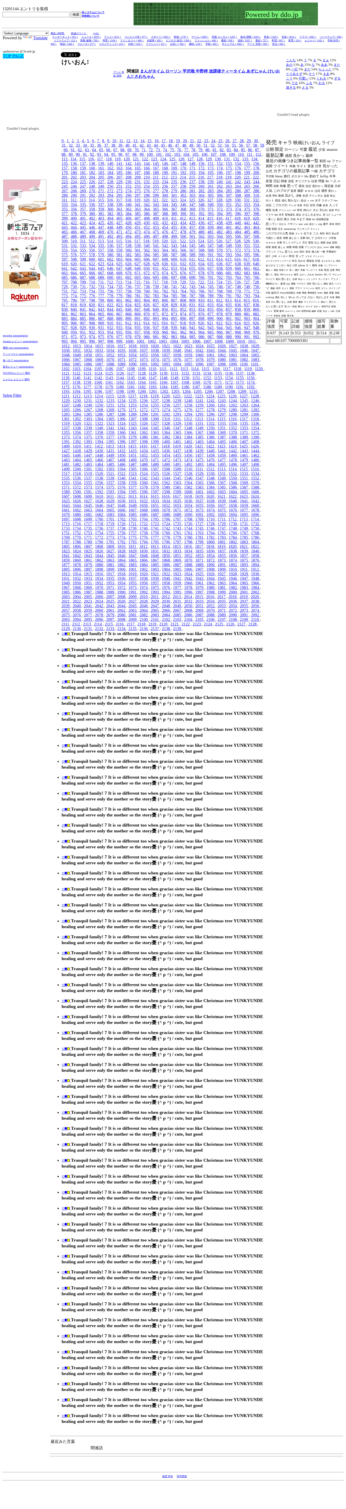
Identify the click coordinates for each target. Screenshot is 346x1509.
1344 (144, 428)
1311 (177, 419)
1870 (188, 560)
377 (65, 214)
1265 (66, 410)
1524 (144, 473)
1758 (144, 533)
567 (192, 250)
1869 (177, 560)
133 (245, 159)
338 (110, 204)
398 (256, 214)
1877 (66, 565)
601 (101, 259)
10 (114, 141)
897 (192, 318)
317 (119, 200)
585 (156, 255)
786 (183, 296)
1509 (177, 469)
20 (185, 141)
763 (174, 291)
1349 (199, 428)
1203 (175, 391)
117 (100, 159)
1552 (255, 478)
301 (174, 195)
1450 (121, 455)
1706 (166, 519)
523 (192, 241)
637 (229, 264)
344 (165, 204)
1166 (164, 382)
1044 (222, 350)
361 (119, 209)
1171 (218, 382)
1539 (110, 478)
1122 (76, 373)
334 (74, 204)
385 (138, 214)
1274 (166, 410)
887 (101, 318)
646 (110, 268)
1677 (244, 510)
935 (138, 328)
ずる (337, 78)
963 (192, 332)
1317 (244, 419)
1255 (155, 405)
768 (220, 291)
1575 (110, 487)
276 (147, 191)
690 (110, 277)
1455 (177, 455)
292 (92, 195)
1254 (144, 405)
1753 (88, 533)
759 (138, 291)
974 (92, 337)
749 (247, 286)
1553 (66, 483)
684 (256, 273)
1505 (133, 469)
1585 (222, 487)
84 (236, 150)
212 (165, 177)
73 (158, 150)
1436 (166, 451)
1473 (177, 460)
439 (229, 223)
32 (71, 145)
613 (210, 259)
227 (101, 182)
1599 (177, 492)
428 (128, 223)
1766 (233, 533)
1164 (142, 382)
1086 (88, 364)
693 (138, 277)
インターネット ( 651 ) (65, 36)
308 (238, 195)
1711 (222, 519)
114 (73, 159)
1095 (188, 364)
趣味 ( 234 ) (195, 44)
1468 (121, 460)
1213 (88, 396)
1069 (99, 359)
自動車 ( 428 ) (155, 40)
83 (229, 150)
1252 (121, 405)
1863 (110, 560)
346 (183, 204)
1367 (199, 432)
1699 (88, 519)
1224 (210, 396)
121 (136, 159)
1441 (222, 451)
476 (165, 232)
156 (256, 163)
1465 (88, 460)
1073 (144, 359)
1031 (77, 350)
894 (165, 318)
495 (138, 236)
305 (211, 195)
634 (201, 264)
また (337, 65)
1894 (255, 565)
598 (74, 259)
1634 (166, 501)
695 (156, 277)
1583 (199, 487)
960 (165, 332)
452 (147, 227)
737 (138, 286)
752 (74, 291)
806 (165, 300)
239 (211, 182)
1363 (155, 432)
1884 (144, 565)
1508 (166, 469)
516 (128, 241)
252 (128, 186)
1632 (144, 501)
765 (192, 291)
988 (220, 337)
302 (183, 195)
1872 (211, 560)
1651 (155, 505)
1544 (166, 478)
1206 (209, 391)
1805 (66, 546)
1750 (255, 528)
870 (147, 314)
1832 (166, 551)
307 (229, 195)
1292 (166, 414)
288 (256, 191)
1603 (222, 492)
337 (101, 204)
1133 (196, 373)
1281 (244, 410)
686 (74, 277)
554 (74, 250)
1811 (132, 546)
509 (65, 241)
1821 (244, 546)
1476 (211, 460)
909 (101, 323)
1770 (77, 537)
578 (92, 255)
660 (238, 268)
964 (201, 332)
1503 (110, 469)
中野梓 (202, 71)
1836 (211, 551)
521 (174, 241)
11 (121, 141)
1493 (199, 464)
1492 (188, 464)
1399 (155, 442)
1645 (88, 505)
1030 (66, 350)
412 (183, 218)
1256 (166, 405)
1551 (244, 478)
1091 (144, 364)
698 (183, 277)
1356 (77, 432)
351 (229, 204)
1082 (244, 359)
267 (65, 191)
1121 (66, 373)
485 (247, 232)
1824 (77, 551)
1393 (88, 442)
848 (147, 309)
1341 (110, 428)
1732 (255, 524)
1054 (133, 355)
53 (220, 145)
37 (106, 145)
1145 (131, 378)
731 (83, 286)
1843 (88, 555)
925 (247, 323)
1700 (99, 519)
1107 (120, 369)
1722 (144, 524)
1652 (166, 505)
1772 (99, 537)
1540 (121, 478)
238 (201, 182)
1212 (77, 396)
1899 (110, 569)
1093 (166, 364)
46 (170, 145)
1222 (188, 396)
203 (83, 177)
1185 (174, 387)
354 (256, 204)
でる (294, 83)
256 (165, 186)
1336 (255, 423)
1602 (211, 492)
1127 (131, 373)
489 (83, 236)
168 (165, 168)
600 (92, 259)
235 (174, 182)
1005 (185, 341)
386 (147, 214)
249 (101, 186)
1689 (177, 514)
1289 (133, 414)
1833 (177, 551)
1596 (144, 492)
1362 (144, 432)
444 (74, 227)
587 (174, 255)
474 (147, 232)
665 (83, 273)
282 (201, 191)
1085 (77, 364)
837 (247, 305)
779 (119, 296)
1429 (88, 451)
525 (210, 241)
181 (83, 172)
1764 (211, 533)
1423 (221, 446)
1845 (110, 555)
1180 (120, 387)
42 (142, 145)
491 (101, 236)
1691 (199, 514)
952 (92, 332)
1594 (121, 492)
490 (92, 236)
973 (83, 337)
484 (238, 232)
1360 (121, 432)
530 (256, 241)
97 (127, 154)
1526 (166, 473)
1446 (77, 455)
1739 (133, 528)
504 (220, 236)
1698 (77, 519)
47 (177, 145)
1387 (222, 437)
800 (110, 300)
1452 (144, 455)
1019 (144, 346)
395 (229, 214)
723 (210, 282)
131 (227, 159)
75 (172, 150)
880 (238, 314)
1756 (121, 533)
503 (211, 236)
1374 (77, 437)
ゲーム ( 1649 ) (200, 36)
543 (174, 245)
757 (119, 291)
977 (119, 337)
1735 (88, 528)
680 (220, 273)
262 (220, 186)
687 (83, 277)
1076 (177, 359)
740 (165, 286)
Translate (40, 38)
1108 (131, 369)
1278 (211, 410)
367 (174, 209)
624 (110, 264)
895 (174, 318)
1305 (110, 419)
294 (110, 195)
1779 (177, 537)
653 (174, 268)
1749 (244, 528)
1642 (255, 501)
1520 (99, 473)
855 (211, 309)
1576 (121, 487)
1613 (132, 496)
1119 (248, 369)
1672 (188, 510)
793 (247, 296)
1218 (143, 396)
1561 (155, 483)
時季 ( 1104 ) (110, 40)
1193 (66, 391)
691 (119, 277)
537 (119, 245)
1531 (222, 473)
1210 (253, 391)
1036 (133, 350)
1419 (177, 446)
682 (238, 273)
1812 (143, 546)
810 (201, 300)
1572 (77, 487)
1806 (77, 546)
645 (101, 268)
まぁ (325, 60)
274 (128, 191)
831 (192, 305)
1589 (66, 492)
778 (110, 296)
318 (128, 200)
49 (191, 145)
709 (83, 282)
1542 (144, 478)
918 (183, 323)
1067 (77, 359)
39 (120, 145)
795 (65, 300)
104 (186, 154)
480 (201, 232)
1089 (121, 364)
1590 (77, 492)
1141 (87, 378)
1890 (211, 565)
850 (165, 309)
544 (183, 245)
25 (220, 141)
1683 (110, 514)
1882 (121, 565)
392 (201, 214)
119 (118, 159)
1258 (188, 405)
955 (119, 332)
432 (165, 223)
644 (92, 268)
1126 (120, 373)
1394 (99, 442)
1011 (252, 341)
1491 (177, 464)
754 (92, 291)
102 (168, 154)
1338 (77, 428)
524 (201, 241)
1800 (211, 542)
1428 (77, 451)
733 (101, 286)
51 (205, 145)
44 (156, 145)
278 (165, 191)
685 (65, 277)
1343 (133, 428)
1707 (177, 519)
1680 (77, 514)
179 (65, 172)
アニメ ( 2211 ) (112, 36)
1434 (144, 451)
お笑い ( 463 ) (178, 44)
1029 (255, 346)
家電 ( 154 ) (295, 40)
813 (229, 300)
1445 (66, 455)
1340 (99, 428)
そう (312, 74)
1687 (155, 514)
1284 (77, 414)
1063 (233, 355)
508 (256, 236)
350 (220, 204)
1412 (99, 446)
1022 (177, 346)
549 (229, 245)
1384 (188, 437)
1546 (188, 478)
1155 (240, 378)
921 (210, 323)
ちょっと (325, 69)
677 (192, 273)
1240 (188, 400)
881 (247, 314)
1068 (88, 359)
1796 (166, 542)
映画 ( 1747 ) (181, 36)
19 (178, 141)
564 (165, 250)
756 (110, 291)
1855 (222, 555)
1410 (77, 446)
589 (192, 255)
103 (177, 154)
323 (174, 200)
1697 (66, 519)
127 (191, 159)
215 (192, 177)
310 (256, 195)
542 (165, 245)
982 (165, 337)
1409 (66, 446)
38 (113, 145)
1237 (155, 400)
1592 (99, 492)
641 (65, 268)
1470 (144, 460)
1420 (188, 446)
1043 (211, 350)
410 (165, 218)
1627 (88, 501)
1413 (110, 446)
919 (192, 323)
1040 (177, 350)
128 (200, 159)
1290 (144, 414)
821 (101, 305)
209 (138, 177)
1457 (199, 455)
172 (201, 168)
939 (174, 328)
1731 (244, 524)
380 (92, 214)
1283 (66, 414)
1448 (99, 455)
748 (238, 286)
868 (128, 314)
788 (201, 296)
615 (229, 259)
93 (99, 154)
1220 (166, 396)
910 (110, 323)
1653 (177, 505)
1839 (244, 551)
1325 (133, 423)
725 (229, 282)
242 (238, 182)
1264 (255, 405)
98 (135, 154)
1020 (155, 346)
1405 (222, 442)
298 (147, 195)
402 (92, 218)
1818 (210, 546)
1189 (218, 387)
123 (154, 159)
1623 (244, 496)
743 (192, 286)
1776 (144, 537)
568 (201, 250)
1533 (244, 473)
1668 (144, 510)
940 (183, 328)
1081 (233, 359)
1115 (206, 369)
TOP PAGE (13, 56)
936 (147, 328)
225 (83, 182)
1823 (66, 551)
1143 (109, 378)
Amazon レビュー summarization (20, 341)
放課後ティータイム (227, 71)
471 (119, 232)
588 (183, 255)
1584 (211, 487)
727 (247, 282)
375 (247, 209)
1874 (233, 560)
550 (238, 245)
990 (238, 337)
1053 (121, 355)
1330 (188, 423)
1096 (199, 364)
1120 (259, 369)
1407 (244, 442)
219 (229, 177)
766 (201, 291)
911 (119, 323)
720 (183, 282)
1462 (255, 455)
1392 (77, 442)
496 (147, 236)
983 (174, 337)
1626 (77, 501)
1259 (199, 405)
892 (147, 318)
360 (110, 209)
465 (65, 232)
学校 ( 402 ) (212, 44)
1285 (88, 414)
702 (220, 277)
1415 (132, 446)
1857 (244, 555)
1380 (144, 437)
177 (247, 168)
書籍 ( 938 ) (228, 40)
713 (119, 282)
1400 (166, 442)
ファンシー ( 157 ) (156, 44)
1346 (166, 428)
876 (201, 314)
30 (256, 141)
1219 (155, 396)
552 (256, 245)
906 (74, 323)
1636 (188, 501)
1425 (244, 446)
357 (83, 209)
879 (229, 314)
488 (74, 236)
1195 (87, 391)
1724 (166, 524)
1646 (99, 505)
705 (247, 277)
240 (220, 182)
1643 (66, 505)
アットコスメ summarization (18, 354)
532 (74, 245)
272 (110, 191)
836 (238, 305)
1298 (233, 414)
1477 (222, 460)
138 (92, 163)
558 (110, 250)
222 (256, 177)
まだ (307, 69)
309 (247, 195)
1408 (255, 442)
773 (65, 296)
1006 (196, 341)
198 (238, 172)
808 (183, 300)
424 (92, 223)
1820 (233, 546)
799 (101, 300)
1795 (155, 542)
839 (65, 309)
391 (192, 214)
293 (101, 195)
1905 (177, 569)
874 (183, 314)
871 (156, 314)
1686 (144, 514)
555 (83, 250)
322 (165, 200)
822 (110, 305)
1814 (166, 546)
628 (147, 264)
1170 (207, 382)
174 (220, 168)
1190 (229, 387)
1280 (233, 410)
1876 (255, 560)
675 (174, 273)
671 (138, 273)
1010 (241, 341)
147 (174, 163)
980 (147, 337)
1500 (77, 469)
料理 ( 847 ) (278, 40)
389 (174, 214)
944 (220, 328)
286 (238, 191)
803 (138, 300)
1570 (255, 483)
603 (119, 259)
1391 (66, 442)
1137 (240, 373)
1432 (121, 451)
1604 (233, 492)
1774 (121, 537)
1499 (66, 469)
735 (119, 286)
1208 (231, 391)
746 (220, 286)
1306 (121, 419)
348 (201, 204)
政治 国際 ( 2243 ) (250, 36)
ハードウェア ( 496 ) (331, 36)
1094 (177, 364)
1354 (255, 428)
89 (71, 154)
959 (156, 332)
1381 (155, 437)
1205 (198, 391)
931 (101, 328)
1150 (185, 378)
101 (159, 154)
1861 (88, 560)
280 (183, 191)
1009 (230, 341)
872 (165, 314)
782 (147, 296)
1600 (188, 492)
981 (156, 337)
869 (138, 314)
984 (183, 337)
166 (147, 168)
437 (211, 223)
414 (201, 218)
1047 (255, 350)
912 (128, 323)
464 (256, 227)
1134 (207, 373)
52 (213, 145)
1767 (244, 533)
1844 (99, 555)
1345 (155, 428)
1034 (110, 350)
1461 (244, 455)
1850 (166, 555)
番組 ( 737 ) (262, 40)
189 (156, 172)
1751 (66, 533)
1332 (211, 423)
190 (165, 172)
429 (138, 223)
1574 (99, 487)
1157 (66, 382)
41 (135, 145)
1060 (199, 355)
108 (223, 154)
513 (101, 241)
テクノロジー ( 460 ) (132, 40)
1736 (99, 528)
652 (165, 268)
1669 (155, 510)
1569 (244, 483)
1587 (244, 487)
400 (74, 218)
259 (192, 186)
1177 (87, 387)
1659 (244, 505)
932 (110, 328)
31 (64, 145)
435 (192, 223)
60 (66, 150)
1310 (166, 419)
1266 (77, 410)
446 (92, 227)
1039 (166, 350)
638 (238, 264)
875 (192, 314)
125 (172, 159)
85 (243, 150)
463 (247, 227)
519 (156, 241)
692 (128, 277)
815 (247, 300)
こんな (291, 60)
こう (289, 78)
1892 (233, 565)
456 (183, 227)
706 (256, 277)
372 (220, 209)
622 (92, 264)
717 (156, 282)
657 (211, 268)
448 (110, 227)
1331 (199, 423)
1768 (255, 533)
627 (138, 264)
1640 (233, 501)
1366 (188, 432)
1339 (88, 428)
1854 (211, 555)
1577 (133, 487)
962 (183, 332)
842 (92, 309)
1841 (66, 555)
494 (128, 236)
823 (119, 305)
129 (209, 159)
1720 (121, 524)
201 (65, 177)
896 (183, 318)
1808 (99, 546)
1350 (211, 428)
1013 (77, 346)
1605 (244, 492)
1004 (174, 341)
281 (192, 191)
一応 (294, 69)
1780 (188, 537)
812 (219, 300)
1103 (76, 369)
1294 (188, 414)
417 (229, 218)
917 (174, 323)
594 (238, 255)
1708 (188, 519)
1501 (88, 469)
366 (165, 209)
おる (321, 83)
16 (157, 141)
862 (74, 314)
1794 (144, 542)
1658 (233, 505)
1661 (66, 510)
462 (238, 227)
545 (192, 245)
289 (65, 195)
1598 (166, 492)
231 (138, 182)
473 (138, 232)
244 (256, 182)
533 (83, 245)
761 (156, 291)
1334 (233, 423)
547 (211, 245)
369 (192, 209)
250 (110, 186)
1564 (188, 483)
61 (73, 150)
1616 (166, 496)
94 (106, 154)
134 (254, 159)
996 (92, 341)
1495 (222, 464)
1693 (222, 514)
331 (247, 200)
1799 (199, 542)
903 (247, 318)
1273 (155, 410)
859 (247, 309)
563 (156, 250)
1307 (133, 419)
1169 (196, 382)
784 (165, 296)
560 (128, 250)
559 (119, 250)
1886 (166, 565)
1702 (121, 519)
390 (183, 214)
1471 (155, 460)
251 (119, 186)
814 (238, 300)
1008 (219, 341)
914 (146, 323)
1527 (177, 473)
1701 (110, 519)
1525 (155, 473)
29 (249, 141)
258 (183, 186)
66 (108, 150)
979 (138, 337)
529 (247, 241)
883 (65, 318)
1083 (255, 359)
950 (74, 332)
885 (83, 318)
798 (92, 300)
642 (74, 268)
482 (220, 232)
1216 (121, 396)
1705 (155, 519)
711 (101, 282)
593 (229, 255)
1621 (221, 496)
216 (201, 177)
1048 (66, 355)
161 (101, 168)
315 (101, 200)
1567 (222, 483)
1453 (155, 455)
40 (127, 145)
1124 (98, 373)
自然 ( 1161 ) (135, 44)
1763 (199, 533)
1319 (66, 423)
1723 (155, 524)
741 (174, 286)
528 (238, 241)
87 (257, 150)
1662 (77, 510)
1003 (163, 341)
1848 (144, 555)
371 (211, 209)
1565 (199, 483)
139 (101, 163)
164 (128, 168)
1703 (133, 519)
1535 (66, 478)
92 (92, 154)
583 (138, 255)
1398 (144, 442)
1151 (196, 378)
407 (138, 218)
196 (220, 172)
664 (74, 273)
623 (101, 264)
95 (113, 154)
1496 (233, 464)
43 (149, 145)
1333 (222, 423)
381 (101, 214)
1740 (144, 528)
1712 (233, 519)
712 (110, 282)
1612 (121, 496)
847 (138, 309)
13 (135, 141)
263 (229, 186)
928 (74, 328)
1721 (133, 524)
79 (200, 150)
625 (119, 264)
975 (101, 337)
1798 (188, 542)
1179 (109, 387)
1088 (110, 364)
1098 (222, 364)
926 (256, 323)
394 (220, 214)
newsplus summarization (15, 335)
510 (74, 241)
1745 (199, 528)
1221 (177, 396)
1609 (88, 496)
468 (92, 232)
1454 (166, 455)
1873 (222, 560)
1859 (66, 560)
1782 (211, 537)
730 (74, 286)
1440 (211, 451)
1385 (199, 437)
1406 (233, 442)
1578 (144, 487)
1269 (110, 410)
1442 (233, 451)
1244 (233, 400)
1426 (255, 446)
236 (183, 182)
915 (156, 323)
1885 (155, 565)
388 (165, 214)
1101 (255, 364)
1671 (177, 510)
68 (122, 150)
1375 (88, 437)
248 (92, 186)
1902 (144, 569)
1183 (153, 387)
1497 (244, 464)
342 (147, 204)
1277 (199, 410)
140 (110, 163)
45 (163, 145)
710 (92, 282)
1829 (133, 551)
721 (192, 282)
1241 (199, 400)
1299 (244, 414)
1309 (155, 419)
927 (65, 328)
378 (74, 214)
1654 (188, 505)
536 (110, 245)
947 (247, 328)
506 (238, 236)
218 (219, 177)
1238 (166, 400)
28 (242, 141)
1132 (185, 373)
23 (206, 141)
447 (101, 227)
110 (241, 154)
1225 (221, 396)
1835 (199, 551)
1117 (227, 369)
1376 (99, 437)
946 (238, 328)
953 (101, 332)
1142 (98, 378)
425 (101, 223)
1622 (233, 496)
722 (201, 282)
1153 (218, 378)
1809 (110, 546)
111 (250, 154)
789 (211, 296)
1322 (99, 423)
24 (213, 141)
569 (211, 250)
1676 (233, 510)
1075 (166, 359)
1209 (242, 391)
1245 (244, 400)
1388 (233, 437)
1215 (110, 396)
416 (219, 218)
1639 (222, 501)
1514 (233, 469)
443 (65, 227)
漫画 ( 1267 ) (245, 40)
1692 (211, 514)
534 (92, 245)
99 (142, 154)
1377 (110, 437)
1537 (88, 478)
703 (229, 277)
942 (201, 328)
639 (247, 264)
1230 (77, 400)
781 (138, 296)
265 (247, 186)
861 (65, 314)
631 (174, 264)
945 (229, 328)
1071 (121, 359)
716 (146, 282)
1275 (177, 410)
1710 (211, 519)
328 (219, 200)
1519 (88, 473)
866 (110, 314)
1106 (109, 369)
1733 (66, 528)
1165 (153, 382)
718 (165, 282)
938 (165, 328)
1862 (99, 560)
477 (174, 232)
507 (247, 236)
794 (256, 296)
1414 (121, 446)
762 (165, 291)
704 (238, 277)
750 (256, 286)
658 (220, 268)
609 (174, 259)
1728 (211, 524)
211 (156, 177)
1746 (211, 528)
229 (119, 182)
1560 (144, 483)
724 (219, 282)
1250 (99, 405)
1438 (188, 451)
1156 (251, 378)
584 (147, 255)
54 (227, 145)
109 (232, 154)
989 (229, 337)
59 (262, 145)
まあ (326, 74)
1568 (233, 483)
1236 (144, 400)
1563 (177, 483)
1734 (77, 528)
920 (201, 323)
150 (201, 163)
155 (247, 163)
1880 (99, 565)
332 (256, 200)
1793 (133, 542)
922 (219, 323)
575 (65, 255)
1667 (133, 510)
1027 (233, 346)
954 (110, 332)
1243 (222, 400)
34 (85, 145)
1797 (177, 542)
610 (183, 259)
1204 (186, 391)
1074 (155, 359)
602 (110, 259)
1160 (98, 382)
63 (87, 150)
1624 (255, 496)
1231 (88, 400)
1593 (110, 492)
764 (183, 291)
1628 (99, 501)
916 (165, 323)
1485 (110, 464)
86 (250, 150)
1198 (120, 391)
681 (229, 273)
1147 (153, 378)
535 (101, 245)
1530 (211, 473)
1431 (110, 451)
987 (211, 337)
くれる (321, 78)
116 (91, 159)
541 (156, 245)
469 (101, 232)
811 (210, 300)
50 (198, 145)
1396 (121, 442)
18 (171, 141)
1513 (221, 469)
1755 (110, 533)
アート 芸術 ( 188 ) (258, 44)
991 (247, 337)
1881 (110, 565)
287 (247, 191)
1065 (255, 355)
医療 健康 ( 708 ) (90, 40)
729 (65, 286)
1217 (132, 396)
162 (110, 168)
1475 (199, 460)
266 (256, 186)
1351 (222, 428)
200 (256, 172)
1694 (233, 514)
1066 (66, 359)
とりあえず (294, 74)
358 (92, 209)
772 (256, 291)
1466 (99, 460)
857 (229, 309)
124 (163, 159)
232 (147, 182)
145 (156, 163)
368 (183, 209)
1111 (163, 369)
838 (256, 305)
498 (165, 236)
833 (211, 305)
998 (110, 341)
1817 (199, 546)
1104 (87, 369)
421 (65, 223)
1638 (211, 501)
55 (234, 145)
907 (83, 323)
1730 (233, 524)
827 (156, 305)
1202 (164, 391)
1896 (77, 569)
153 (229, 163)
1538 (99, 478)
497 (156, 236)
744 (201, 286)
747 (229, 286)
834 (220, 305)
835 (229, 305)
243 (247, 182)
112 (258, 154)
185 (119, 172)
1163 (131, 382)
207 (119, 177)
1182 (142, 387)
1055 (144, 355)
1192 (251, 387)
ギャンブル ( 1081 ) (233, 44)
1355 (66, 432)
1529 (199, 473)
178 (256, 168)
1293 (177, 414)
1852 (188, 555)
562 (147, 250)
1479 (244, 460)
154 (238, 163)
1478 (233, 460)
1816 (188, 546)
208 (128, 177)
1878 (77, 565)
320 (146, 200)
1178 (98, 387)
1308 (144, 419)
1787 (66, 542)
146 (165, 163)
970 (256, 332)
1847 (133, 555)
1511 (199, 469)
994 (74, 341)
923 (229, 323)
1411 (88, 446)
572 (238, 250)
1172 (229, 382)
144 (147, 163)
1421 (199, 446)
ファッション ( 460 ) (206, 40)
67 (115, 150)
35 (92, 145)
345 (174, 204)
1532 (233, 473)
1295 (199, 414)
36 (99, 145)
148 (183, 163)
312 (74, 200)
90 (78, 154)
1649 (133, 505)
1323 (110, 423)
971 (65, 337)
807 (174, 300)
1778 (166, 537)
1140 (76, 378)
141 (119, 163)
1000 (129, 341)
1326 (144, 423)
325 (192, 200)
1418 (166, 446)
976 (110, 337)
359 (101, 209)
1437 (177, 451)
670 (128, 273)
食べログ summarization (16, 360)
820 (92, 305)
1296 (211, 414)
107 (214, 154)
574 (256, 250)
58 (255, 145)
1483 (88, 464)
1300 (255, 414)
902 (238, 318)
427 (119, 223)
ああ (324, 65)
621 (83, 264)
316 (110, 200)
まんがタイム (152, 71)
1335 (244, 423)
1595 (133, 492)
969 (247, 332)
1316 (233, 419)
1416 (143, 446)
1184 (164, 387)
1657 (222, 505)
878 (220, 314)
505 (229, 236)
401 (83, 218)
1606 (255, 492)
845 (119, 309)
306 (220, 195)
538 (128, 245)
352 (238, 204)
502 (201, 236)
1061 (211, 355)
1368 (211, 432)
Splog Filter (12, 395)
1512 (210, 469)
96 (120, 154)
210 (147, 177)
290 (74, 195)
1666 (121, 510)
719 (174, 282)
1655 (199, 505)
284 (220, 191)
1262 (233, 405)
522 (183, 241)
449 (119, 227)
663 (65, 273)
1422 (210, 446)
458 (201, 227)
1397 (133, 442)
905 (65, 323)
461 (229, 227)
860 (256, 309)
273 (119, 191)
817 (65, 305)
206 (110, 177)
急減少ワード (79, 33)
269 (83, 191)
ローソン (174, 71)
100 (150, 154)
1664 (99, 510)
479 (192, 232)
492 (110, 236)
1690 (188, 514)
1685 (133, 514)
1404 (211, 442)
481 (211, 232)
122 (145, 159)
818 (74, 305)
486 (256, 232)
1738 (121, 528)
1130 (164, 373)
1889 (199, 565)
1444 (255, 451)
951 (83, 332)
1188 (207, 387)
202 (74, 177)
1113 (184, 369)
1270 (121, 410)
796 (74, 300)
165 (138, 168)
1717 (88, 524)
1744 (188, 528)
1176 (76, 387)
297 (138, 195)
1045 (233, 350)
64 (94, 150)
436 (201, 223)
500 (183, 236)
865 (101, 314)
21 (192, 141)
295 (119, 195)
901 (229, 318)
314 (92, 200)
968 (238, 332)
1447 (88, 455)
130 (218, 159)
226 (92, 182)
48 (184, 145)
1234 (121, 400)
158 (74, 168)
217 (210, 177)
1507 (155, 469)
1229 (66, 400)
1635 (177, 501)
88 (64, 154)
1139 (66, 378)
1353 (244, 428)
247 (83, 186)
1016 (110, 346)
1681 (88, 514)
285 (229, 191)
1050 (88, 355)
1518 (77, 473)
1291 (155, 414)
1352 (233, 428)
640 (256, 264)
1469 (133, 460)
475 (156, 232)
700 (201, 277)
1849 (155, 555)
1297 (222, 414)
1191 (240, 387)
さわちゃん (144, 76)
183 (101, 172)
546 (201, 245)
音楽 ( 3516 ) (289, 36)
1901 (133, 569)
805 (156, 300)
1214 (99, 396)
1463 (66, 460)
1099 (233, 364)
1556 (99, 483)
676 (183, 273)
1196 (98, 391)
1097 (211, 364)
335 (83, 204)
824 (128, 305)
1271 (133, 410)
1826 (99, 551)
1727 (199, 524)
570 (220, 250)
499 (174, 236)
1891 (222, 565)
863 (83, 314)
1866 (144, 560)
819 (83, 305)
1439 (199, 451)
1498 (255, 464)
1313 (199, 419)
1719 (110, 524)
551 (247, 245)
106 (204, 154)
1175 (66, 387)
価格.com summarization (16, 347)
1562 (166, 483)
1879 (88, 565)
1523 (133, 473)
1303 (88, 419)
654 (183, 268)
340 (128, 204)
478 (183, 232)
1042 (199, 350)
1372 (255, 432)
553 (65, 250)
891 (138, 318)
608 (165, 259)
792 (238, 296)
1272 (144, 410)
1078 (199, 359)
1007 (208, 341)
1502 (99, 469)
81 (215, 150)
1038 (155, 350)
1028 (244, 346)
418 (238, 218)
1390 (255, 437)
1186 (185, 387)
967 (229, 332)
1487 (133, 464)
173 (211, 168)
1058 (177, 355)
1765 (222, 533)
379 (83, 214)
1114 (195, 369)
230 (128, 182)
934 (128, 328)
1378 (121, 437)
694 (147, 277)
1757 (133, 533)
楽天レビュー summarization (18, 366)
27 (235, 141)
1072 (133, 359)
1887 (177, 565)
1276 (188, 410)
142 (128, 163)
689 (101, 277)
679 (211, 273)
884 (74, 318)
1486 (121, 464)
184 (110, 172)
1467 (110, 460)
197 (229, 172)
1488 (144, 464)
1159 (87, 382)
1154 (229, 378)
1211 (66, 396)
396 (238, 214)
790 (220, 296)
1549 (222, 478)
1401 (177, 442)
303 (192, 195)
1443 (244, 451)
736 (128, 286)
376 (256, 209)
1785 (244, 537)
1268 (99, 410)
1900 (121, 569)
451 (138, 227)
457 (192, 227)
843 (101, 309)
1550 (233, 478)
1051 (99, 355)
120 (127, 159)
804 (147, 300)
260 (201, 186)
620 (74, 264)
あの (289, 65)
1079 (211, 359)
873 (174, 314)
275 (138, 191)
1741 (155, 528)
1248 (77, 405)
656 (201, 268)
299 (156, 195)
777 (101, 296)
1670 (166, 510)
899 (211, 318)
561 (138, 250)
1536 (77, 478)
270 (92, 191)
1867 (155, 560)
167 (156, 168)
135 (65, 163)
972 (74, 337)
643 (83, 268)
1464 (77, 460)
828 (165, 305)
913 (137, 323)
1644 (77, 505)
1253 (133, 405)
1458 (211, 455)
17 (164, 141)
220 (238, 177)
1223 (199, 396)
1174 (251, 382)
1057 (166, 355)
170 (183, 168)
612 (201, 259)
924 (238, 323)
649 (138, 268)
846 (128, 309)
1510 (188, 469)
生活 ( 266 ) (278, 44)
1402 (188, 442)
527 (229, 241)
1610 (99, 496)
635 (211, 264)
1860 (77, 560)
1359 (110, 432)
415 (210, 218)
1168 (185, 382)
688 (92, 277)
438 (220, 223)
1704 (144, 519)
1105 (98, 369)
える (305, 87)
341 (138, 204)
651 (156, 268)
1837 (222, 551)
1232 (99, 400)
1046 (244, 350)
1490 (166, 464)
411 (174, 218)
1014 (88, 346)
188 (147, 172)
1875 (244, 560)
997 (101, 341)
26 (227, 141)
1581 (177, 487)
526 (219, 241)
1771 (88, 537)
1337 (66, 428)
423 (83, 223)
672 (147, 273)
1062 (222, 355)
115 (82, 159)
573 (247, 250)
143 (138, 163)
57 (248, 145)
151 (211, 163)
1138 (251, 373)
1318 (255, 419)
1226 (233, 396)
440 (238, 223)
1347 (177, 428)
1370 (233, 432)
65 (101, 150)
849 (156, 309)
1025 (211, 346)
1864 (121, 560)
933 (119, 328)
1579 (155, 487)
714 (128, 282)
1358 (99, 432)
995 (83, 341)
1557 (110, 483)
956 (128, 332)
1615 (155, 496)
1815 (177, 546)
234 (165, 182)
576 (74, 255)
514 (110, 241)
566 (183, 250)
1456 (188, 455)
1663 (88, 510)
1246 (255, 400)
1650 (144, 505)
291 (83, 195)
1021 (166, 346)
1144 (120, 378)
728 (256, 282)
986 (201, 337)
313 (83, 200)
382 (110, 214)
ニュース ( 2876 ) (91, 36)
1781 (199, 537)
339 (119, 204)
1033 (99, 350)
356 (74, 209)
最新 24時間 (58, 33)
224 (74, 182)
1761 (177, 533)
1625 (66, 501)
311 (65, 200)
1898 (99, 569)
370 (201, 209)
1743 (177, 528)
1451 (133, 455)
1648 (121, 505)
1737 (110, 528)
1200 (142, 391)
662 (256, 268)
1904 (166, 569)
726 (238, 282)
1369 (222, 432)
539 (138, 245)
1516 (255, 469)
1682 (99, 514)
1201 (153, 391)
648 (128, 268)
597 (65, 259)
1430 (99, 451)
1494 (211, 464)
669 (119, 273)
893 (156, 318)
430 (147, 223)
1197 (109, 391)
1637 (199, 501)
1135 (218, 373)
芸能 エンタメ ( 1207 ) (224, 36)
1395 (110, 442)
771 (247, 291)
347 (192, 204)
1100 (244, 364)
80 (207, 150)
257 (174, 186)
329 (229, 200)
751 (65, 291)
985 (192, 337)
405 (119, 218)
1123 (87, 373)
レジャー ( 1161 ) (314, 40)
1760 (166, 533)
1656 (211, 505)
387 (156, 214)
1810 (121, 546)
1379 (133, 437)
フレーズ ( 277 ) (87, 44)
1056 (155, 355)
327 (210, 200)
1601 (199, 492)
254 (147, 186)
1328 (166, 423)
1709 (199, 519)
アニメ (117, 72)
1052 (110, 355)
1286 (99, 414)
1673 (199, 510)
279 (174, 191)
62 (80, 150)
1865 (133, 560)
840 (74, 309)
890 (128, 318)
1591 (88, 492)
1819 (221, 546)
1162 (120, 382)
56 (241, 145)
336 (92, 204)
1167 (174, 382)
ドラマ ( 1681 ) (308, 36)
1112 (174, 369)
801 (119, 300)
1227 (244, 396)
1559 (133, 483)
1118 (238, 369)
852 (183, 309)
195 (211, 172)
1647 (110, 505)
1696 (255, 514)
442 (256, 223)
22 (199, 141)
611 (192, 259)
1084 (66, 364)
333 (65, 204)
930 (92, 328)
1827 (110, 551)
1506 (144, 469)
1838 (233, 551)
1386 (211, 437)
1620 (210, 496)
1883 (133, 565)
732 (92, 286)
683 (247, 273)
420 (256, 218)
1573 (88, 487)
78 (193, 150)
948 (256, 328)
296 (128, 195)
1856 (233, 555)
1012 (66, 346)
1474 (188, 460)
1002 (152, 341)
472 (128, 232)
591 (211, 255)
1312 (188, 419)
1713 (244, 519)
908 (92, 323)
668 (110, 273)
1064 (244, 355)
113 (65, 159)
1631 (133, 501)
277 (156, 191)
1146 (142, 378)
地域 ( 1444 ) (67, 44)
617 (247, 259)
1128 (142, 373)
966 (220, 332)
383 (119, 214)
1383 (177, 437)
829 (174, 305)
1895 (66, 569)
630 (165, 264)
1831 (155, 551)
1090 (133, 364)
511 (83, 241)
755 (101, 291)
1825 (88, 551)
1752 (77, 533)
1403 (199, 442)
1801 (222, 542)
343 (156, 204)
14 (142, 141)
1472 (166, 460)
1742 (166, 528)
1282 (255, 410)
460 (220, 227)
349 (211, 204)
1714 (255, 519)
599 (83, 259)
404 (110, 218)
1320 (77, 423)
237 (192, 182)
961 (174, 332)
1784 (233, 537)
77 (186, 150)
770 (238, 291)
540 (147, 245)
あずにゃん (257, 71)
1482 (77, 464)
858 (238, 309)
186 (128, 172)
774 (74, 296)
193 (192, 172)
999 (119, 341)
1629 (110, 501)
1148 (164, 378)
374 (238, 209)
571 (229, 250)
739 (156, 286)
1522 (121, 473)
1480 (255, 460)
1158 (76, 382)
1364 (166, 432)
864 (92, 314)
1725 (177, 524)
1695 (244, 514)
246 (74, 186)
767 (211, 291)
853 (192, 309)
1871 (199, 560)
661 (247, 268)
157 (65, 168)
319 (137, 200)
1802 (233, 542)
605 (138, 259)
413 (192, 218)
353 (247, 204)
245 (65, 186)
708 (74, 282)
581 (119, 255)
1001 (141, 341)
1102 (66, 369)
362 (128, 209)
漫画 (119, 75)
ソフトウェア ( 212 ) (65, 40)
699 (192, 277)
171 (192, 168)
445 (83, 227)
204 (92, 177)
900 (220, 318)
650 (147, 268)
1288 (121, 414)
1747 (222, 528)
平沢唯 (189, 71)
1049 (77, 355)
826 (147, 305)
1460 (233, 455)
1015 (99, 346)
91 (85, 154)
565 (174, 250)
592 (220, 255)
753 (83, 291)
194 (201, 172)
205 (101, 177)
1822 (255, 546)
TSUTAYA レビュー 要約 (16, 373)
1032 (88, 350)
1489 (155, 464)
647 (119, 268)
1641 (244, 501)
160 (92, 168)
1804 (255, 542)
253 (138, 186)
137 (83, 163)
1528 (188, 473)
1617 (177, 496)
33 (78, 145)
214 (183, 177)
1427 (66, 451)
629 (156, 264)
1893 (244, 565)
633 (192, 264)
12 (128, 141)
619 (65, 264)
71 (144, 150)
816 (256, 300)
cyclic (96, 33)
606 (147, 259)
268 (74, 191)
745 (211, 286)
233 (156, 182)
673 (156, 273)
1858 (255, 555)
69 (129, 150)
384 (128, 214)
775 (83, 296)
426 (110, 223)
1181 (131, 387)
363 (138, 209)
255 (156, 186)
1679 (66, 514)
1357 (88, 432)
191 (174, 172)
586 (165, 255)
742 (183, 286)
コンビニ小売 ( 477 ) (136, 36)
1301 (66, 419)
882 (256, 314)
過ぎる (291, 87)
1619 (199, 496)
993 (65, 341)
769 (229, 291)
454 (165, 227)
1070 (110, 359)
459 (211, 227)
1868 (166, 560)
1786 (255, 537)
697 (174, 277)
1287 (110, 414)
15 (149, 141)
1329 (177, 423)
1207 (220, 391)
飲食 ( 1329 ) (271, 36)
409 (156, 218)
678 (201, 273)
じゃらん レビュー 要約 (16, 379)
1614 (143, 496)
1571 (66, 487)
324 (183, 200)
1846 (121, 555)
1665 (110, 510)
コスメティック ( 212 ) (112, 44)
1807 (88, 546)
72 (151, 150)
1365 (177, 432)
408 (147, 218)
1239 (177, 400)
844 (110, 309)
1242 (211, 400)
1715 (66, 524)
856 (220, 309)
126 (181, 159)
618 (256, 259)
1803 (244, 542)
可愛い (304, 78)
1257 (177, 405)
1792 (121, 542)
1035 (121, 350)
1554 (77, 483)
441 (247, 223)
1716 (77, 524)
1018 (133, 346)
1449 (110, 455)
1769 (66, 537)
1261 (222, 405)
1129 (153, 373)
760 (147, 291)
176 (238, 168)
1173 (240, 382)
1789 (88, 542)
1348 (188, 428)
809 (192, 300)
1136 (229, 373)
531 (65, 245)
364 (147, 209)
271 (101, 191)
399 (65, 218)
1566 (211, 483)
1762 (188, 533)
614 (219, 259)
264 (238, 186)
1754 (99, 533)
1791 (110, 542)
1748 (233, 528)
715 (137, 282)
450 (128, 227)
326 (201, 200)
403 (101, 218)
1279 (222, 410)
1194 (76, 391)
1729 (222, 524)
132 (236, 159)
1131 (174, 373)
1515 (244, 469)
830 (183, 305)
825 (138, 305)
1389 (244, 437)
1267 (88, 410)
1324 (121, 423)
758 (128, 291)
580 (110, 255)
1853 (199, 555)
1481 (66, 464)
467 (83, 232)
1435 (155, 451)
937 (156, 328)
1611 (110, 496)
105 (195, 154)
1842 (77, 555)
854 (201, 309)
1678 (255, 510)
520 (165, 241)
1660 (255, 505)
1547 (199, 478)
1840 (255, 551)
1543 (155, 478)
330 (238, 200)
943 (211, 328)
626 (128, 264)
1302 (77, 419)
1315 (221, 419)
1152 (207, 378)
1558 (121, 483)
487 (65, 236)
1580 (166, 487)
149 (192, 163)
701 (211, 277)
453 (156, 227)
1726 (188, 524)
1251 (110, 405)
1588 (255, 487)
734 (110, 286)
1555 (88, 483)
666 (92, 273)
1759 (155, 533)
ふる (309, 83)
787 (192, 296)
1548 (211, 478)
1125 (109, 373)
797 (83, 300)
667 (101, 273)
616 (238, 259)
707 (65, 282)
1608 (77, 496)
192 (183, 172)
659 (229, 268)
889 (119, 318)
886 (92, 318)
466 (74, 232)
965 (211, 332)
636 (220, 264)
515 (119, 241)
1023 (188, 346)
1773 (110, 537)
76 (179, 150)
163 (119, 168)
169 (174, 168)
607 (156, 259)
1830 (144, 551)
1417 (155, 446)
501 (192, 236)
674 (165, 273)
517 (137, 241)
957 (138, 332)
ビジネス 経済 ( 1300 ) (178, 40)
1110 (153, 369)
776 (92, 296)
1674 (211, 510)
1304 (99, 419)
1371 (244, 432)
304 (201, 195)
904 (256, 318)
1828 (121, 551)
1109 (142, 369)
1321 (88, 423)
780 (128, 296)
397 (247, 214)
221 (247, 177)
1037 (144, 350)
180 (74, 172)
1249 (88, 405)
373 (229, 209)
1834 (188, 551)
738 (147, 286)
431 (156, 223)
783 (156, 296)
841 (83, 309)
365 (156, 209)
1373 (66, 437)
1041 (188, 350)
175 (229, 168)
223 (65, 182)
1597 (155, 492)
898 (201, 318)
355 (65, 209)
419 (247, 218)
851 (174, 309)
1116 (216, 369)
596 (256, 255)
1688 (166, 514)
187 (138, 172)
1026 (222, 346)
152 (220, 163)
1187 (196, 387)
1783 (222, 537)
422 (74, 223)
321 (156, 200)
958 (147, 332)
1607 (66, 496)
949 (65, 332)
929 (83, 328)
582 (128, 255)
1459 (222, 455)
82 (222, 150)
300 (165, 195)
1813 (155, 546)
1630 (121, 501)
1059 (188, 355)
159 (83, 168)
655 (192, 268)
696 (165, 277)
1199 (131, 391)
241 (229, 182)
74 (165, 150)
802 (128, 300)
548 (220, 245)
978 (128, 337)
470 (110, 232)
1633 (155, 501)
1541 (133, 478)
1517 (66, 473)
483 (229, 232)
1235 (133, 400)
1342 (121, 428)
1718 (99, 524)
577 (83, 255)
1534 (255, 473)
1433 (133, 451)
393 (211, 214)
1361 (133, 432)
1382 (166, 437)
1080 (222, 359)
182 (92, 172)
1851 (177, 555)
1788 (77, 542)
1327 (155, 423)
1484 (99, 464)
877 (211, 314)
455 (174, 227)
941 (192, 328)
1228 (255, 396)
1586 (233, 487)
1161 (109, 382)
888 (110, 318)
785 (174, 296)
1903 (155, 569)
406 (128, 218)
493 (119, 236)
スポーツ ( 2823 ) (161, 36)
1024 (199, 346)
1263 (244, 405)
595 (247, 255)
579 (101, 255)
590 (201, 255)
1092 (155, 364)
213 (174, 177)
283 (211, 191)
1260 (211, 405)
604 (128, 259)
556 (92, 250)
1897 (88, 569)
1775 (133, 537)
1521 (110, 473)
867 (119, 314)
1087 (99, 364)
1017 (121, 346)
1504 (121, 469)
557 (101, 250)
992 (256, 337)
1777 (155, 537)
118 (109, 159)
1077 (188, 359)
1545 (177, 478)
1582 (188, 487)
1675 (222, 510)
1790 (99, 542)
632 (183, 264)
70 (137, 150)
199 (247, 172)
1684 (121, 514)
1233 (110, 400)
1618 (188, 496)
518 (146, 241)
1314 (210, 419)
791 (229, 296)
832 (201, 305)
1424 (233, 446)
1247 (66, 405)
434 (183, 223)
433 (174, 223)
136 (74, 163)
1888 (188, 565)
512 (92, 241)
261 (211, 186)
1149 (174, 378)
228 (110, 182)
